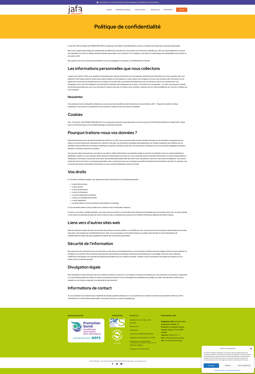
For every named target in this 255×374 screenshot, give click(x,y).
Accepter (211, 365)
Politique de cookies (219, 370)
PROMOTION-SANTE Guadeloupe (123, 361)
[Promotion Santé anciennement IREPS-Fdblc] (86, 319)
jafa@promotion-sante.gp (175, 338)
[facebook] (112, 364)
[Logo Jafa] (75, 6)
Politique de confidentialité (233, 370)
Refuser (227, 365)
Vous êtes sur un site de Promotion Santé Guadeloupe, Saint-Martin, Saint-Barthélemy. (129, 2)
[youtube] (121, 364)
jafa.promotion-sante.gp (173, 341)
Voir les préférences (244, 365)
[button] (251, 349)
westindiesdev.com (140, 361)
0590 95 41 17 (174, 335)
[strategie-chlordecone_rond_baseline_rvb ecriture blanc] (117, 330)
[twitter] (117, 364)
